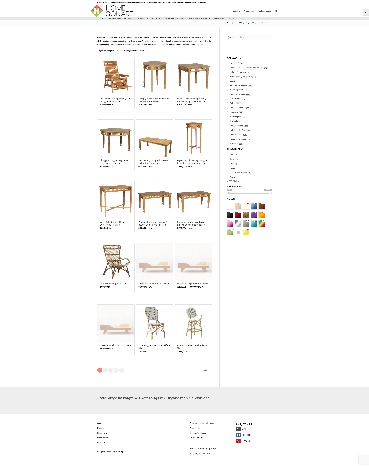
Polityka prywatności (198, 437)
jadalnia (139, 18)
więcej (231, 18)
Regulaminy (102, 433)
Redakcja (101, 442)
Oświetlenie (115, 18)
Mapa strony (102, 437)
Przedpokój (219, 18)
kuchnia (128, 18)
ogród (103, 18)
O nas (99, 423)
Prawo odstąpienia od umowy (202, 423)
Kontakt (100, 428)
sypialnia (169, 18)
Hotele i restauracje (199, 18)
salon (150, 18)
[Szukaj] (276, 10)
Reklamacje (194, 428)
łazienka (181, 18)
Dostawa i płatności (198, 433)
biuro (159, 18)
